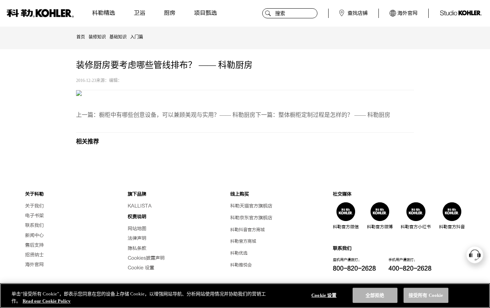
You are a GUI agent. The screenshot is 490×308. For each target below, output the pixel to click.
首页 (80, 37)
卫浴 (139, 13)
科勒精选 (103, 13)
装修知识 (97, 37)
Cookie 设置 (141, 267)
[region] (245, 295)
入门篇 (136, 37)
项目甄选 (205, 13)
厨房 (169, 13)
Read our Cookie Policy (47, 300)
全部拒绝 (375, 295)
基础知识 (118, 37)
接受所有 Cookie (426, 295)
